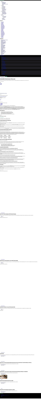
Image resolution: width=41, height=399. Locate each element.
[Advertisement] (20, 89)
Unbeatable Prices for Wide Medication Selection (3, 96)
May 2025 (2, 30)
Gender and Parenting (4, 71)
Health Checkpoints (4, 2)
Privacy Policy (2, 395)
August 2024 (2, 35)
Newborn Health (3, 3)
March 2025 (2, 31)
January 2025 (2, 32)
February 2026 (2, 25)
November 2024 (3, 33)
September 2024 (3, 34)
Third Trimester (3, 7)
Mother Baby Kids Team (3, 355)
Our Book (2, 14)
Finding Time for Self (3, 43)
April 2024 (2, 37)
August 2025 (2, 28)
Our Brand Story (3, 19)
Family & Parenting (3, 42)
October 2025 (2, 27)
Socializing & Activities (4, 13)
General (2, 44)
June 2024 (2, 36)
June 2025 (2, 29)
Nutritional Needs (3, 48)
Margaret (2, 262)
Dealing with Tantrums (3, 41)
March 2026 (2, 24)
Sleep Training (3, 8)
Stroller (3, 4)
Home (1, 396)
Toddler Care (3, 10)
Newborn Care (2, 46)
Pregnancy (2, 49)
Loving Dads (4, 17)
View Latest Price (2, 117)
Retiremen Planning (4, 12)
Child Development (3, 40)
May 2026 (2, 23)
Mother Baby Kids (2, 0)
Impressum (2, 394)
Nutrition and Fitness (3, 47)
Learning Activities (4, 9)
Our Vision (3, 18)
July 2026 (2, 22)
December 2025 (3, 26)
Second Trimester (3, 50)
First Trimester (3, 6)
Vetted (2, 1)
